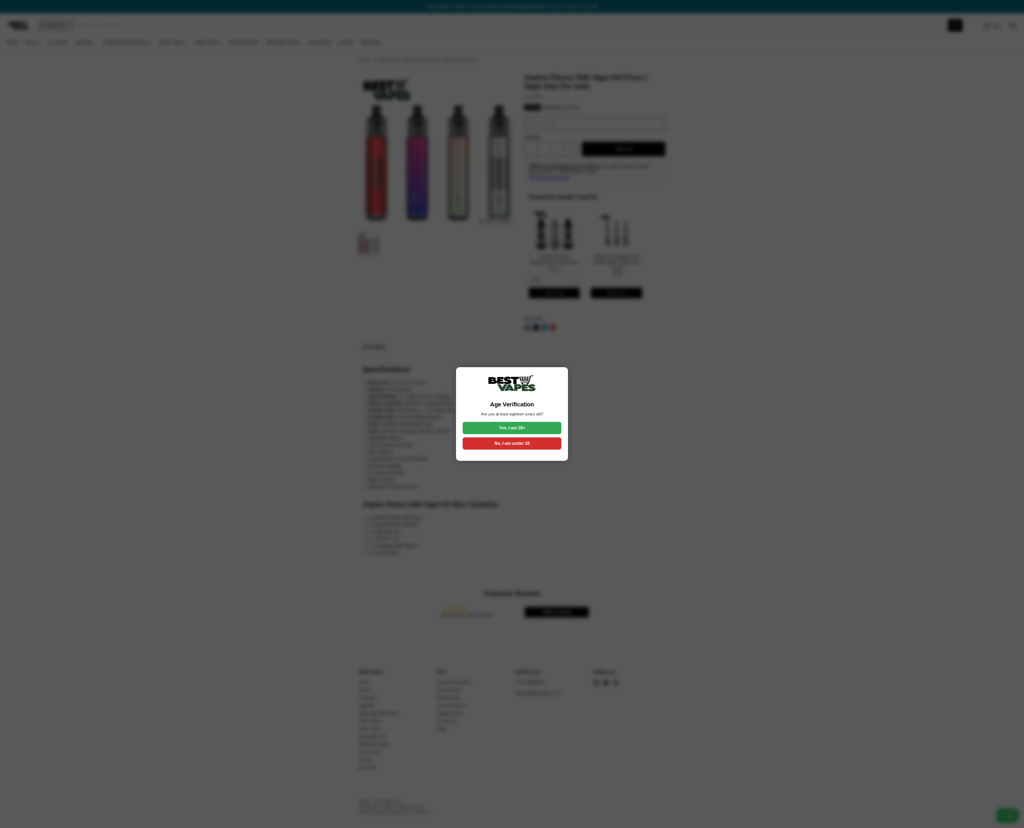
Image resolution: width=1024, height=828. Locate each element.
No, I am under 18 (512, 443)
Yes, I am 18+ (512, 428)
